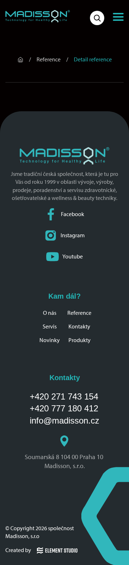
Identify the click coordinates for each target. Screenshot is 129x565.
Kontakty (79, 326)
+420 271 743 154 (64, 396)
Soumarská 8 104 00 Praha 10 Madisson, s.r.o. (65, 461)
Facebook (72, 214)
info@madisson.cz (64, 420)
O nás (49, 312)
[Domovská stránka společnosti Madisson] (37, 16)
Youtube (72, 256)
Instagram (73, 235)
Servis (50, 326)
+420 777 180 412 (64, 408)
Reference (79, 312)
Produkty (79, 340)
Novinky (49, 340)
